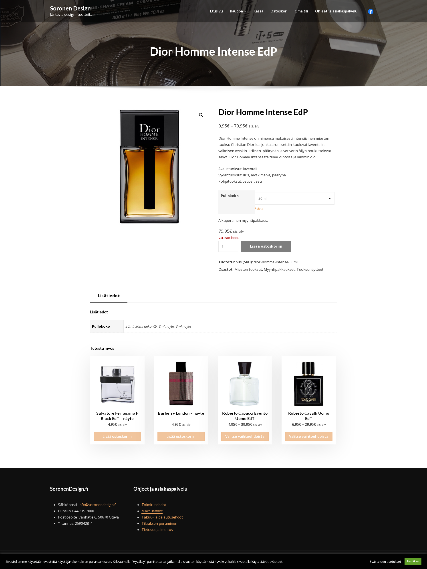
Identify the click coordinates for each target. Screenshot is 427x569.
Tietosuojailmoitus (157, 529)
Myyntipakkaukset (279, 269)
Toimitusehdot (153, 504)
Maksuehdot (152, 510)
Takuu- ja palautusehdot (162, 517)
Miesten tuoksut (248, 269)
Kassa (258, 11)
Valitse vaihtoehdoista (244, 436)
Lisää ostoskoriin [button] (117, 436)
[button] (201, 115)
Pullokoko (230, 195)
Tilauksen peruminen (159, 523)
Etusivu (216, 11)
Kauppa (237, 11)
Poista (259, 208)
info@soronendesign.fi (97, 504)
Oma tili (301, 11)
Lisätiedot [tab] (109, 295)
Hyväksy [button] (413, 561)
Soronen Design (70, 8)
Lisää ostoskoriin (266, 246)
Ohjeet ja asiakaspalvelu (336, 11)
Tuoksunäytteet (309, 269)
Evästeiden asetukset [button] (385, 561)
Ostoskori (279, 11)
